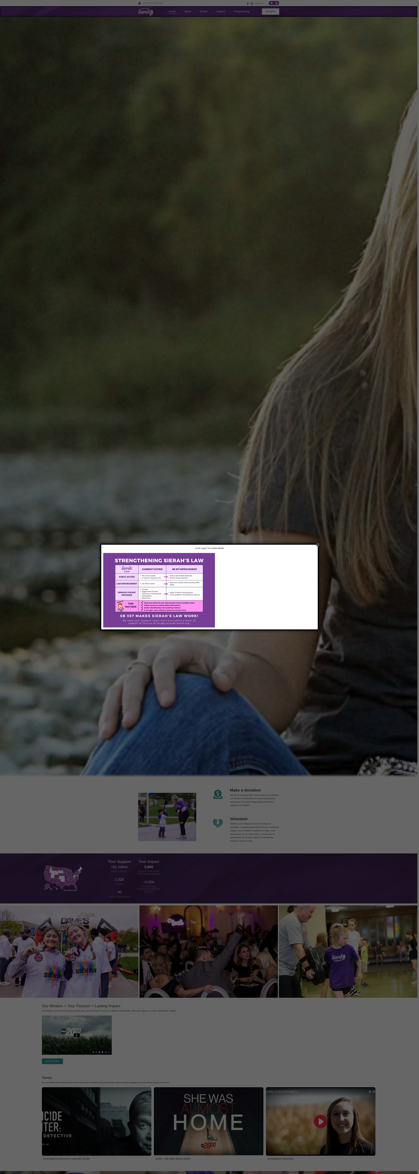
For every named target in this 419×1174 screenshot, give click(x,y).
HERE (204, 548)
